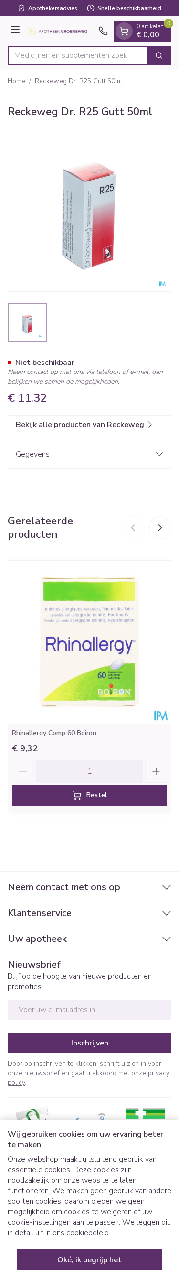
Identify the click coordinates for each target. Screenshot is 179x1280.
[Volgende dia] (159, 527)
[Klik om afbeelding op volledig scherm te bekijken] (89, 209)
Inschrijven (89, 1043)
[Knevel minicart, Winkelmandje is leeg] (124, 31)
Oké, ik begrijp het (89, 1260)
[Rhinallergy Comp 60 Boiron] (89, 642)
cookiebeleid (87, 1232)
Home (16, 80)
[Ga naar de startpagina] (61, 31)
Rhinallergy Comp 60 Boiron (54, 732)
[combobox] (77, 55)
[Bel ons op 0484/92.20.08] (103, 31)
